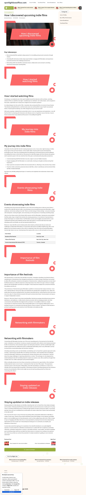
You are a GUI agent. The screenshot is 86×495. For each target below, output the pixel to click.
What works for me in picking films (17, 459)
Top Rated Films (64, 23)
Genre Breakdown (64, 20)
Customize (6, 490)
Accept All (11, 491)
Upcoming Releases (9, 12)
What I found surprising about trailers (57, 7)
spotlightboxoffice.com (15, 3)
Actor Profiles (63, 15)
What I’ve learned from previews (43, 459)
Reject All (16, 490)
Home (5, 470)
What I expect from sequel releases (35, 7)
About (5, 472)
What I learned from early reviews (14, 7)
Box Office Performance (66, 17)
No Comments (22, 18)
